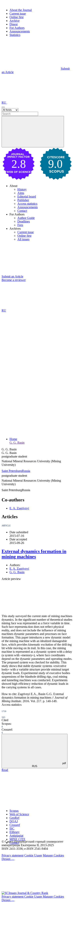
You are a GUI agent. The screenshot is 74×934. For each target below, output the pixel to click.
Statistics (14, 35)
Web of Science (19, 814)
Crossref (14, 825)
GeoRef (14, 817)
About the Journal (20, 10)
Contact (22, 210)
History (22, 189)
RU (4, 102)
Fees (20, 225)
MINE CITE (17, 839)
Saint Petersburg (12, 471)
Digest (13, 24)
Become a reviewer (14, 280)
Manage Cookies (53, 855)
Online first (16, 17)
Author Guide (26, 218)
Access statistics (27, 203)
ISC (11, 828)
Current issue (17, 13)
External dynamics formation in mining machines (34, 554)
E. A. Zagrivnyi (19, 508)
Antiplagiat (16, 835)
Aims (20, 193)
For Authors (16, 27)
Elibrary (14, 832)
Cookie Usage (33, 855)
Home (13, 439)
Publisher (23, 200)
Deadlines (23, 221)
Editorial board (26, 196)
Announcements (19, 31)
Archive (14, 20)
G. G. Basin (16, 442)
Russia (26, 471)
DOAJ (13, 821)
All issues (23, 239)
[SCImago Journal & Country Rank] (25, 893)
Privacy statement (12, 855)
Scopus (14, 810)
